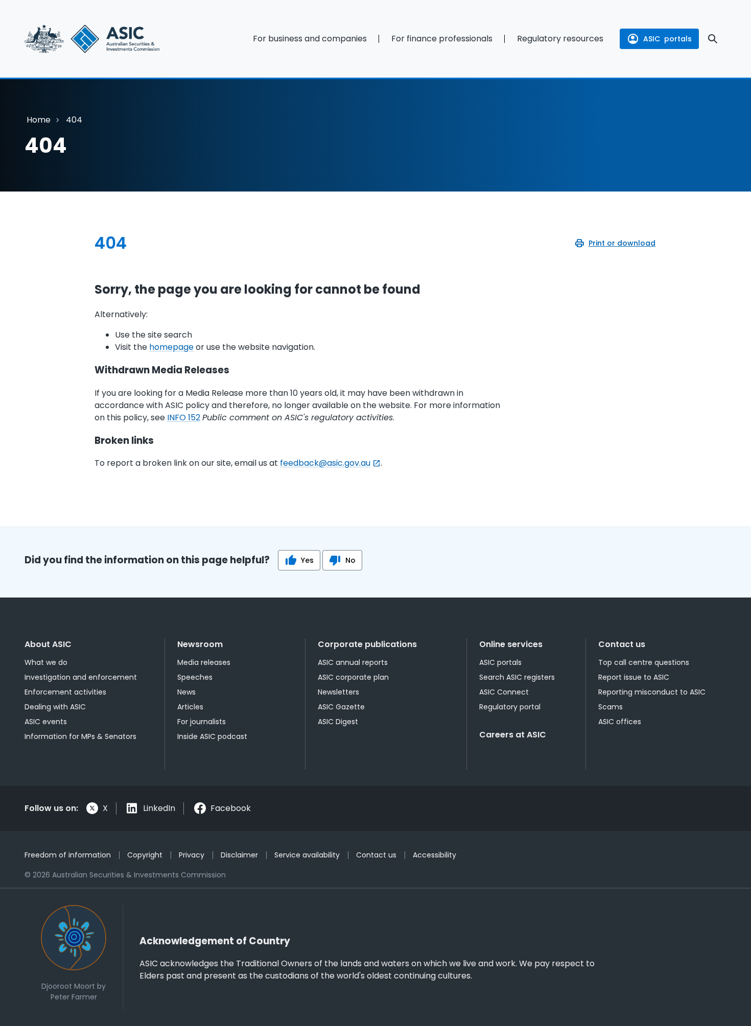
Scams (610, 707)
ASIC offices (619, 722)
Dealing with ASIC (55, 707)
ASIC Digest (338, 722)
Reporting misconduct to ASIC (652, 692)
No (350, 560)
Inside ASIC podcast (212, 736)
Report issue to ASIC (633, 677)
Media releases (203, 662)
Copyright (144, 855)
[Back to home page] (105, 39)
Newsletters (338, 692)
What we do (46, 662)
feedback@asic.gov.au (325, 463)
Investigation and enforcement (81, 677)
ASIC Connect (504, 692)
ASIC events (46, 722)
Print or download (622, 243)
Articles (190, 707)
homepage (171, 347)
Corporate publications (367, 644)
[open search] (712, 39)
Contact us (621, 644)
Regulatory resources (560, 38)
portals (667, 39)
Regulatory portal (510, 707)
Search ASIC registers (517, 677)
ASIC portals (500, 662)
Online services (511, 644)
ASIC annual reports (353, 662)
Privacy (191, 855)
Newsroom (200, 644)
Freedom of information (68, 855)
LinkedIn (159, 808)
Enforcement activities (65, 692)
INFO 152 (183, 417)
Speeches (195, 677)
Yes (307, 560)
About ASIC (48, 644)
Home (39, 120)
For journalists (201, 722)
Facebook (230, 808)
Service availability (307, 855)
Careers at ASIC (512, 735)
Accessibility (434, 855)
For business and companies (310, 38)
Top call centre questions (643, 662)
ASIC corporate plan (353, 677)
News (186, 692)
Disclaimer (239, 855)
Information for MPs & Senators (80, 736)
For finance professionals (441, 38)
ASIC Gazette (341, 707)
